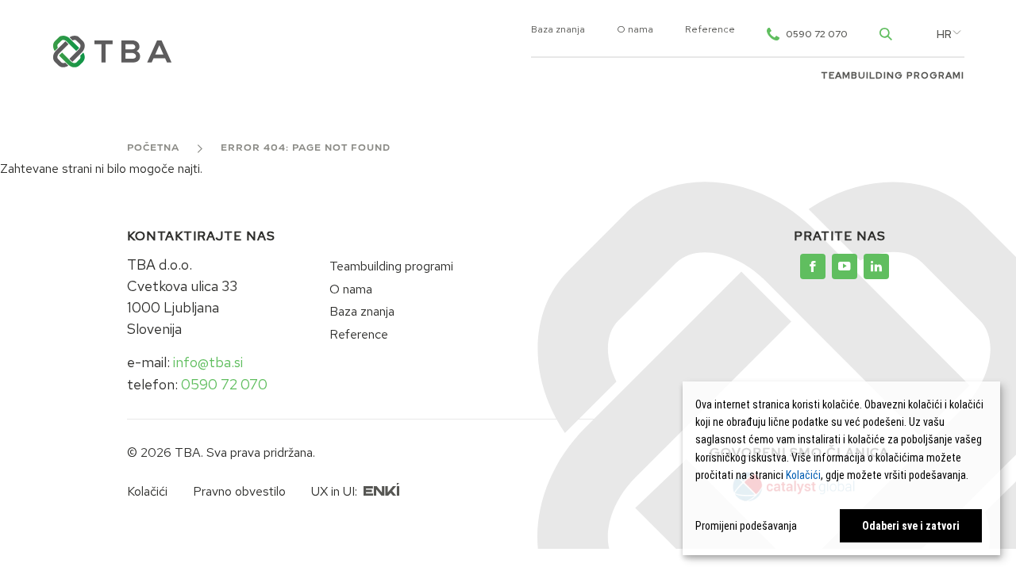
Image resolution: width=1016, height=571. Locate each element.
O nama (635, 30)
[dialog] (841, 468)
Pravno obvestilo (239, 491)
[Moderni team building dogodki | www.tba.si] (813, 266)
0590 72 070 (224, 384)
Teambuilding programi (892, 76)
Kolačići (147, 491)
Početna (153, 148)
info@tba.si (208, 362)
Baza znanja (558, 30)
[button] (944, 35)
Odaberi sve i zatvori (911, 525)
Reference (710, 30)
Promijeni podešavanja (746, 525)
